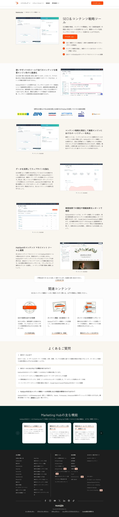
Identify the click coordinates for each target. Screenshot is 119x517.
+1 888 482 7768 (59, 280)
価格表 (48, 3)
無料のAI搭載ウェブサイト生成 (40, 468)
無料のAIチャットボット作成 (40, 460)
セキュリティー (56, 511)
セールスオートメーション (21, 487)
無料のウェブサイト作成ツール (41, 479)
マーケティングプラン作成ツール (62, 473)
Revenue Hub (18, 479)
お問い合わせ (74, 479)
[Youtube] (55, 501)
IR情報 (74, 468)
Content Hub (18, 474)
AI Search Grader (59, 460)
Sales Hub (18, 468)
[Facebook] (45, 501)
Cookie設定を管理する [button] (88, 511)
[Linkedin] (64, 501)
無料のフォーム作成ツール (33, 426)
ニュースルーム (74, 471)
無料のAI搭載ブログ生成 (39, 476)
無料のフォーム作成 (38, 489)
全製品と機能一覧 (20, 458)
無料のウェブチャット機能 (40, 463)
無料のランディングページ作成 (41, 482)
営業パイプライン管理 (21, 490)
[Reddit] (69, 501)
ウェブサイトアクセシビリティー (70, 511)
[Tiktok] (74, 501)
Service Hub (18, 471)
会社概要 (73, 458)
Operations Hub (19, 476)
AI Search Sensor (58, 463)
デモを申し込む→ (98, 3)
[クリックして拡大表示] (82, 82)
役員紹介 (73, 463)
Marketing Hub (19, 12)
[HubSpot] (17, 3)
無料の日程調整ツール (21, 492)
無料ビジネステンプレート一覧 (62, 476)
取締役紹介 (73, 466)
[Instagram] (50, 501)
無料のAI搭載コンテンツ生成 (40, 474)
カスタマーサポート (91, 458)
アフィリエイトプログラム (94, 490)
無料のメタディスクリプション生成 (41, 493)
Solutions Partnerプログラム (93, 482)
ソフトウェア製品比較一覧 (61, 479)
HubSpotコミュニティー (92, 460)
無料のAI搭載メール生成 (39, 471)
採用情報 (73, 460)
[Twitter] (59, 501)
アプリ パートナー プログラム (93, 485)
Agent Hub (36, 458)
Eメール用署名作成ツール (60, 458)
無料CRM (18, 463)
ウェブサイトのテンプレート (61, 481)
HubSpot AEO (19, 460)
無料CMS (18, 482)
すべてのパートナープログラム (94, 479)
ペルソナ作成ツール (59, 466)
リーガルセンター (29, 511)
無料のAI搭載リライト (39, 466)
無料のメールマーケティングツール (41, 486)
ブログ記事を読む (30, 333)
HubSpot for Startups (91, 487)
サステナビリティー (77, 476)
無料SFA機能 (18, 484)
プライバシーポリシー (43, 511)
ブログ (72, 474)
